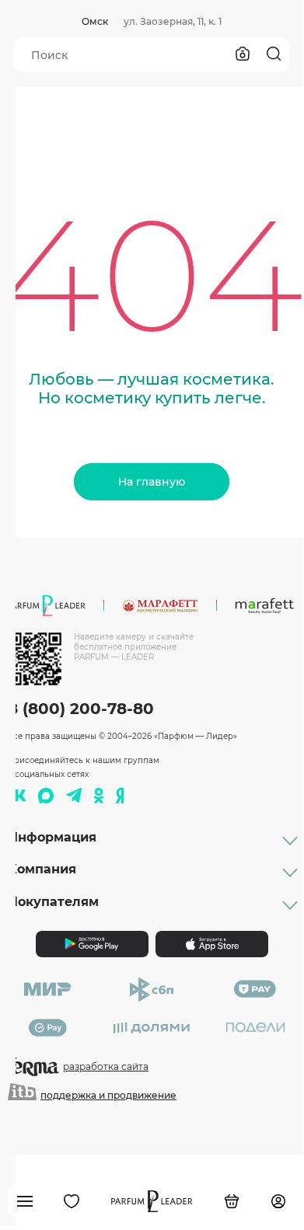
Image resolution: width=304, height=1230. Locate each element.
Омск (95, 21)
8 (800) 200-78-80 (81, 708)
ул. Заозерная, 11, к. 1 (173, 21)
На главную (151, 482)
